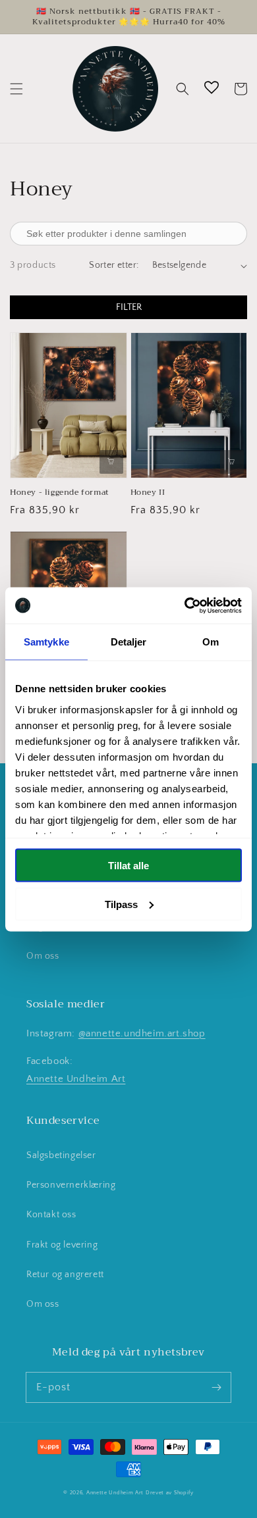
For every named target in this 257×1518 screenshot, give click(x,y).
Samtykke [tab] (46, 641)
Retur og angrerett (65, 1274)
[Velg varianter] (111, 462)
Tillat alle (128, 865)
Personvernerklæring (70, 1185)
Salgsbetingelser (61, 1155)
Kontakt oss (51, 1214)
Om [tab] (210, 641)
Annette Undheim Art (75, 1078)
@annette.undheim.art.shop (142, 1033)
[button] (16, 88)
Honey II (147, 492)
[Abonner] (216, 1387)
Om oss (42, 956)
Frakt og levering (62, 1245)
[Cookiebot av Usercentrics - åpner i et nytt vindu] (185, 605)
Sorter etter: (113, 265)
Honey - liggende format (59, 492)
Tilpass (121, 903)
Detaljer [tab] (129, 641)
